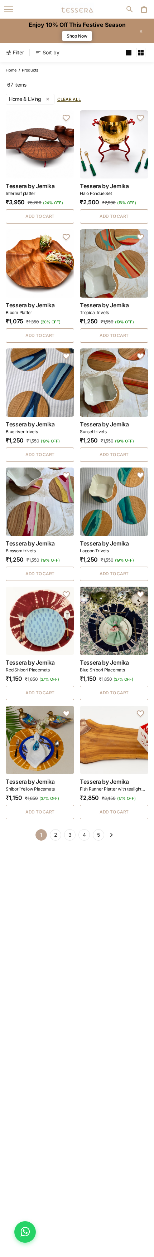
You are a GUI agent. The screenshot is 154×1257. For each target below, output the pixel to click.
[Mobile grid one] (128, 52)
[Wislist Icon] (66, 118)
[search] (129, 9)
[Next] (111, 835)
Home (11, 70)
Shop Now (77, 36)
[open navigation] (8, 9)
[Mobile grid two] (140, 52)
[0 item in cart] (144, 9)
